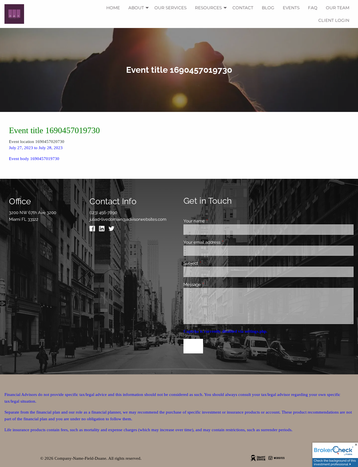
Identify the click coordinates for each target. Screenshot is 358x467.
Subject (211, 263)
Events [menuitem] (291, 7)
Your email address (222, 242)
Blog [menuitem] (268, 7)
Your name (214, 221)
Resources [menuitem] (208, 7)
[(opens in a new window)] (94, 230)
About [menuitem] (136, 7)
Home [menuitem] (113, 7)
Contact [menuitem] (242, 7)
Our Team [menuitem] (337, 7)
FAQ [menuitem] (312, 7)
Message (212, 284)
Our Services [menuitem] (170, 7)
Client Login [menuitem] (333, 20)
